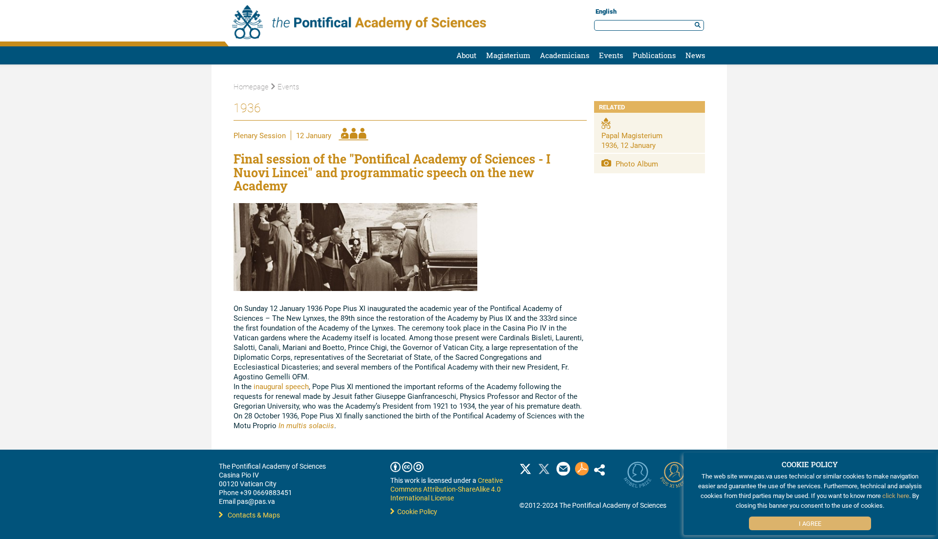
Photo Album (636, 163)
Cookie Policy (415, 511)
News (695, 55)
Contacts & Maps (254, 514)
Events (611, 55)
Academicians (564, 55)
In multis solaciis (306, 425)
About (466, 55)
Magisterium (508, 55)
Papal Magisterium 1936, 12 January (631, 140)
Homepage (251, 86)
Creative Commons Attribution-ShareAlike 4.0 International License (446, 489)
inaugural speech (281, 386)
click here (895, 495)
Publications (654, 55)
